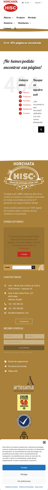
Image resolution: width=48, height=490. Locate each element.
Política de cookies (11, 487)
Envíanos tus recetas (17, 366)
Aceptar (24, 467)
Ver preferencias (24, 481)
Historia (26, 92)
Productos (27, 97)
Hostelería (27, 105)
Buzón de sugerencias (18, 361)
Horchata (26, 101)
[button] (44, 442)
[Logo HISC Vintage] (24, 163)
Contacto (26, 113)
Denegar (24, 474)
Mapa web (12, 371)
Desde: (7, 267)
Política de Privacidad (26, 487)
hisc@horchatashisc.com (18, 313)
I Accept (24, 254)
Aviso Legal (39, 487)
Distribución (27, 109)
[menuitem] (38, 2)
